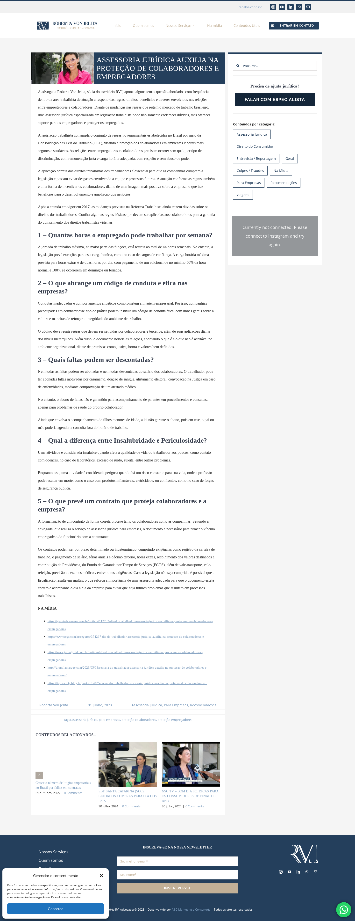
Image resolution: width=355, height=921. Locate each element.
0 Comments (73, 793)
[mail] (308, 7)
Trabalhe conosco (249, 7)
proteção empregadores (174, 719)
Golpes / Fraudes (250, 170)
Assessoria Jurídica (147, 705)
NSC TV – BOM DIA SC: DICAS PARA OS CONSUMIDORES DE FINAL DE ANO (190, 796)
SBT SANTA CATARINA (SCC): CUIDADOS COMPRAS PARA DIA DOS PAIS (128, 796)
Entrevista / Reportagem (256, 158)
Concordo (55, 909)
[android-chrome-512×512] (304, 846)
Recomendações (203, 705)
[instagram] (273, 7)
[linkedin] (290, 7)
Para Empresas (176, 705)
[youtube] (282, 7)
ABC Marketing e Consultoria (191, 909)
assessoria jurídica (84, 719)
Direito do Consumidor (255, 146)
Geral (289, 158)
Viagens (243, 194)
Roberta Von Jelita (53, 705)
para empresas (109, 719)
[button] (101, 875)
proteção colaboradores (138, 719)
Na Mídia (281, 170)
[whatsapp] (299, 7)
